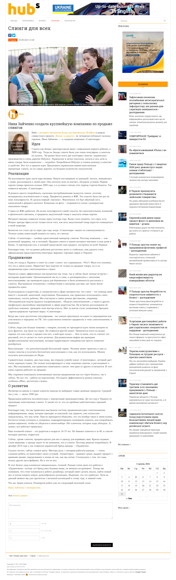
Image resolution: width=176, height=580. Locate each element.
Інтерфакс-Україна (140, 572)
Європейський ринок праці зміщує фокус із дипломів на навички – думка (146, 220)
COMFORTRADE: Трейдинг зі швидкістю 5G (145, 138)
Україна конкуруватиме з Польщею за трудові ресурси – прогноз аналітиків (147, 354)
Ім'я (42, 523)
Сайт (43, 537)
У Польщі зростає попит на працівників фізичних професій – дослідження (148, 247)
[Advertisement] (58, 492)
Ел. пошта (45, 530)
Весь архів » (124, 507)
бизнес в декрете (20, 495)
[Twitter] (13, 35)
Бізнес (42, 21)
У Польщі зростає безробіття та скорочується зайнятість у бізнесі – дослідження (147, 294)
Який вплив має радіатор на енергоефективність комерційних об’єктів (145, 277)
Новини (143, 84)
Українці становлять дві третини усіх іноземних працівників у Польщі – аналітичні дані (143, 389)
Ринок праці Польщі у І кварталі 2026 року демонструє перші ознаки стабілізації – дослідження (148, 169)
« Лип (129, 498)
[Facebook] (10, 35)
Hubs (21, 114)
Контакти (70, 21)
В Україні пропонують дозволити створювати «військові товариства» (142, 193)
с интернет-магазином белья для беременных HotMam (66, 132)
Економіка (28, 21)
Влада (14, 21)
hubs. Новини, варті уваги (24, 9)
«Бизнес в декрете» (65, 135)
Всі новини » (124, 444)
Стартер (55, 21)
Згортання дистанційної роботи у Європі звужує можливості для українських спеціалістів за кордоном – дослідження (148, 326)
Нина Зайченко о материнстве (24, 487)
